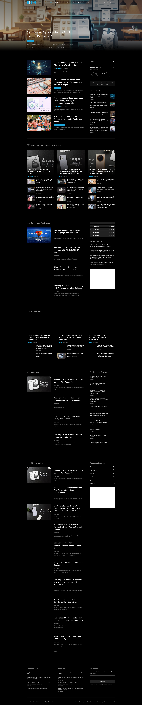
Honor (90, 176)
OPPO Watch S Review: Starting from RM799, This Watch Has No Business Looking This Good (75, 189)
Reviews (30, 176)
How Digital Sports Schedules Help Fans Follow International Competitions (99, 414)
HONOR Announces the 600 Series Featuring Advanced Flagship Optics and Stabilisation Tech (44, 346)
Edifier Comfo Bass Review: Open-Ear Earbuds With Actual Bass (39, 171)
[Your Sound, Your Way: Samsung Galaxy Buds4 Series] (39, 421)
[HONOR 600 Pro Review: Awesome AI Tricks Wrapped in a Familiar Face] (92, 181)
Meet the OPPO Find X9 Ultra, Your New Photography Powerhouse (99, 337)
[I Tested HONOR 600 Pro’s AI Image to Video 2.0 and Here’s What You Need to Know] (31, 198)
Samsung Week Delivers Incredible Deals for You (37, 688)
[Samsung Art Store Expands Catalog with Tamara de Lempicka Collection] (39, 290)
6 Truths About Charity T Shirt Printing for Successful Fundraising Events (68, 119)
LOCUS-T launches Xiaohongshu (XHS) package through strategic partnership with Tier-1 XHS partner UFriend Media (99, 128)
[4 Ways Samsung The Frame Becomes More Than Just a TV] (39, 272)
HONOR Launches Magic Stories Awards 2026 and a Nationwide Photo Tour (70, 337)
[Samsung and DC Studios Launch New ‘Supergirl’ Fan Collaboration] (39, 235)
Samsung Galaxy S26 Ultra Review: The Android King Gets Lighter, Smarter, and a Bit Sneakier (45, 189)
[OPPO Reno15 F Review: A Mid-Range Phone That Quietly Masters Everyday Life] (92, 198)
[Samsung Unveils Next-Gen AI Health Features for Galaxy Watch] (39, 439)
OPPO (60, 176)
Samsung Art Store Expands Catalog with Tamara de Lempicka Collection (68, 286)
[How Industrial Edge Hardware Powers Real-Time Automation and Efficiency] (112, 422)
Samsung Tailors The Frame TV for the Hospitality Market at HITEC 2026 (68, 250)
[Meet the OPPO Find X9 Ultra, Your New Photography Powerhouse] (101, 329)
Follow (112, 226)
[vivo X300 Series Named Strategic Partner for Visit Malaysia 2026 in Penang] (31, 356)
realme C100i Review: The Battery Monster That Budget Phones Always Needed (44, 181)
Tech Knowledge (58, 68)
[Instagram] (107, 3)
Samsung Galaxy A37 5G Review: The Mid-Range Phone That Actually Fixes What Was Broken (75, 181)
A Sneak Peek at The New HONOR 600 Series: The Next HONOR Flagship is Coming (75, 197)
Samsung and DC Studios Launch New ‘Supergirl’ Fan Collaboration (67, 231)
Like (113, 223)
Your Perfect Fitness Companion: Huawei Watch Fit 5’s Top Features (67, 399)
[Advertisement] (102, 279)
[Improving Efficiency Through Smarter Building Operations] (112, 444)
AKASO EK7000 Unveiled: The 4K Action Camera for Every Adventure (105, 345)
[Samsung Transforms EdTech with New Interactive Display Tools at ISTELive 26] (39, 586)
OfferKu (91, 262)
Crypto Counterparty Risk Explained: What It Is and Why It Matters (68, 63)
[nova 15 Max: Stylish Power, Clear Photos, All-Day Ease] (39, 641)
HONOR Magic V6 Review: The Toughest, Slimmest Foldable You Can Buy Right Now (101, 171)
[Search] (113, 61)
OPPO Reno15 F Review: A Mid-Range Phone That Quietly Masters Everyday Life (105, 197)
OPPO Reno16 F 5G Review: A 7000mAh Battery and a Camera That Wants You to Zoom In (70, 171)
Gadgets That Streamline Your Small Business (68, 563)
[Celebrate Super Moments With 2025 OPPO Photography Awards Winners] (61, 347)
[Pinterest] (114, 3)
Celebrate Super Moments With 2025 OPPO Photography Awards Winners (75, 345)
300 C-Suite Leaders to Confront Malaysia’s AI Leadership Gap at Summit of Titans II (99, 120)
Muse (91, 255)
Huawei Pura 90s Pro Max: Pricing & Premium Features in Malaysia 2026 (68, 619)
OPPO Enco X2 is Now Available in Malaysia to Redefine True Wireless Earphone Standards (39, 683)
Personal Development (59, 125)
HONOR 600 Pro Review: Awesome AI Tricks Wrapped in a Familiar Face (105, 180)
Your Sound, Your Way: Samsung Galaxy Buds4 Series (67, 417)
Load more (55, 651)
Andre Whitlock (93, 245)
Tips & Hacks (30, 41)
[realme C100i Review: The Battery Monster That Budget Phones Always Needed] (31, 181)
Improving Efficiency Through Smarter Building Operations (98, 443)
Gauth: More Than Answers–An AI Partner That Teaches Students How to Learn (102, 245)
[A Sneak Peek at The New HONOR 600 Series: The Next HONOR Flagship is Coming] (61, 198)
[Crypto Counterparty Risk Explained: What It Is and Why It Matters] (39, 67)
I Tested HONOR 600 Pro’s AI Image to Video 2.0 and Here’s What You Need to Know (45, 197)
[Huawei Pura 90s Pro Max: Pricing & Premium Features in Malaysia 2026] (39, 622)
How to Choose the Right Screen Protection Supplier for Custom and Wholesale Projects (68, 82)
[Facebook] (104, 3)
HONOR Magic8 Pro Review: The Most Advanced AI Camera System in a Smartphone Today (75, 206)
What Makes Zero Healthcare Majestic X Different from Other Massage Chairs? (99, 113)
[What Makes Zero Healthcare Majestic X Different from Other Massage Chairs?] (112, 114)
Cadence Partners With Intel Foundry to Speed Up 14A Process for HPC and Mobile (99, 96)
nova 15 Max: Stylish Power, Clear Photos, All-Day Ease (67, 637)
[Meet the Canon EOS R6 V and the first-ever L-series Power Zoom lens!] (40, 329)
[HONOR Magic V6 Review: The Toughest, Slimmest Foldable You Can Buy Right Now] (101, 163)
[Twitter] (111, 3)
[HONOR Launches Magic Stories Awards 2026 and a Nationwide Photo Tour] (71, 329)
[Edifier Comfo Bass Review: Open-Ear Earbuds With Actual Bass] (40, 163)
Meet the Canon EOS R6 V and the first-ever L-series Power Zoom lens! (39, 337)
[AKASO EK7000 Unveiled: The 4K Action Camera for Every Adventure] (92, 347)
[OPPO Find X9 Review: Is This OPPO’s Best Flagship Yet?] (31, 206)
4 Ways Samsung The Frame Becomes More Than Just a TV (66, 268)
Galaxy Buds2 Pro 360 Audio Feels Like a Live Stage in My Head (39, 672)
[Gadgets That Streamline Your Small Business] (112, 436)
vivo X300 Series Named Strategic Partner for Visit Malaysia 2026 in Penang (44, 355)
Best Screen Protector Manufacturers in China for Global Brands (99, 428)
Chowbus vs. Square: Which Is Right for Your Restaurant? (48, 34)
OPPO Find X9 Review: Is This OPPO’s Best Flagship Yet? (44, 205)
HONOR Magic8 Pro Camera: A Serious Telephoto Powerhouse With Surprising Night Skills (106, 206)
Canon (30, 342)
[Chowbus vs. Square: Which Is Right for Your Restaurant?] (71, 27)
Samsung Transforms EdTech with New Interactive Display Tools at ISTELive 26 (68, 582)
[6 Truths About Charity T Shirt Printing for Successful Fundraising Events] (39, 123)
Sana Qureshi (93, 250)
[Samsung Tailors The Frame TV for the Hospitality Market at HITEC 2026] (39, 253)
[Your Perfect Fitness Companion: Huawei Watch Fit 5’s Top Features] (39, 402)
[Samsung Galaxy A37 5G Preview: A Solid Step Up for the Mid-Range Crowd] (92, 190)
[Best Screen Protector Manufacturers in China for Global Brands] (112, 429)
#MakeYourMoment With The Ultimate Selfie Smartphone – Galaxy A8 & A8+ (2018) (39, 678)
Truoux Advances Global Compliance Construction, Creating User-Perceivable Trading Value (68, 100)
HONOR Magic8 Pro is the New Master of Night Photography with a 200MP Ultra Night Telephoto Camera (105, 355)
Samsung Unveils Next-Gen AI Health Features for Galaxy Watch (68, 436)
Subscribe (102, 681)
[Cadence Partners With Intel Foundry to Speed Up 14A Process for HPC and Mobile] (112, 96)
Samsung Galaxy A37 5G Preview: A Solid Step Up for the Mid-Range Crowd (106, 188)
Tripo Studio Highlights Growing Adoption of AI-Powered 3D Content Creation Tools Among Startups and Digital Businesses (102, 257)
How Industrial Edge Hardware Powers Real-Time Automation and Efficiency (98, 421)
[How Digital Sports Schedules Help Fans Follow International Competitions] (112, 415)
